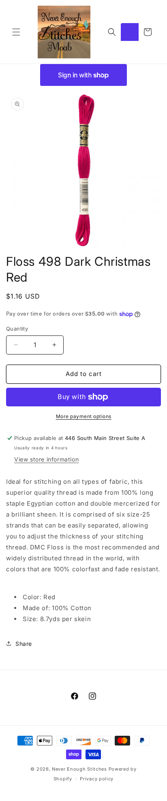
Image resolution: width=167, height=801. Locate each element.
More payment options (83, 416)
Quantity (17, 328)
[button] (16, 32)
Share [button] (23, 643)
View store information (46, 459)
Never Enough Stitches (79, 769)
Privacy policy (96, 779)
